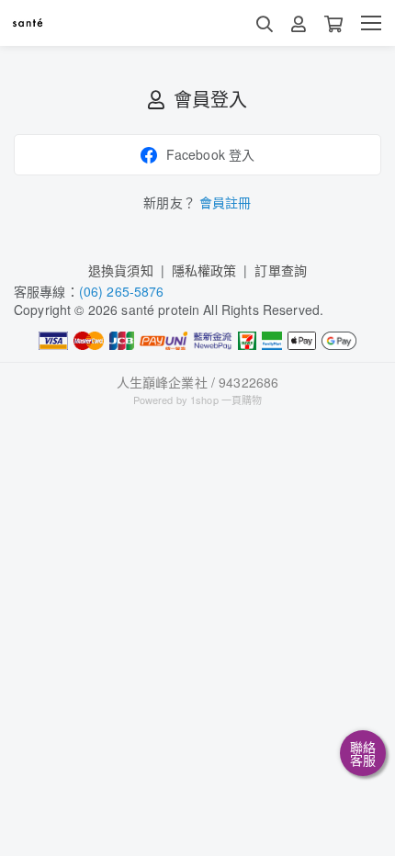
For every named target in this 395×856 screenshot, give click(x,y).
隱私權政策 (204, 270)
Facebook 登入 (210, 154)
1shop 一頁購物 (226, 399)
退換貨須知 (120, 270)
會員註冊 (225, 202)
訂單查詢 (280, 270)
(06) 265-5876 (121, 291)
